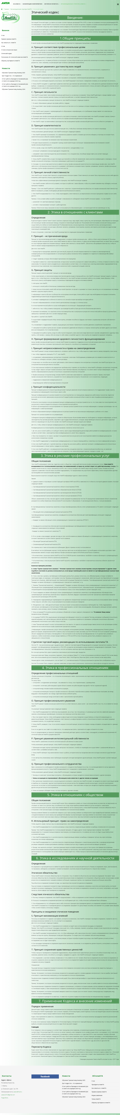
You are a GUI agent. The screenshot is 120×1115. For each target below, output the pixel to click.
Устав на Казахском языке (9, 50)
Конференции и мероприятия (32, 3)
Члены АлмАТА (96, 1099)
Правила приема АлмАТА (8, 39)
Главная (6, 9)
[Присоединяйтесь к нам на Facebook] (45, 1076)
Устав (3, 46)
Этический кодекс (6, 53)
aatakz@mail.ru (17, 1092)
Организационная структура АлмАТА (73, 3)
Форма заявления (97, 1095)
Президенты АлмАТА (98, 1084)
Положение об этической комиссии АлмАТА (14, 57)
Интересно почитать (51, 3)
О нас (3, 35)
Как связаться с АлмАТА (8, 42)
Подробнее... (5, 1098)
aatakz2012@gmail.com (8, 1095)
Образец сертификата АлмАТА (10, 61)
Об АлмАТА (16, 3)
